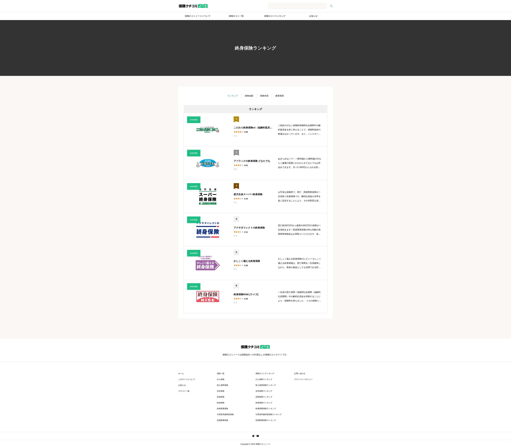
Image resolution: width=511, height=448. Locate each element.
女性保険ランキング (264, 391)
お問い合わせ (299, 373)
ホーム (181, 373)
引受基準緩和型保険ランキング (269, 414)
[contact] (258, 436)
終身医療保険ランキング (266, 408)
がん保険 (220, 379)
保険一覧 (220, 373)
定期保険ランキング (264, 397)
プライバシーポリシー (303, 379)
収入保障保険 (222, 385)
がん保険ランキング (264, 379)
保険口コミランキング (274, 16)
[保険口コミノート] (193, 6)
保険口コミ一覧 (236, 16)
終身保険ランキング (264, 403)
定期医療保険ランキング (266, 420)
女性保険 (220, 391)
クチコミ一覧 (183, 391)
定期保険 (220, 397)
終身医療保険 (222, 408)
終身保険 (220, 403)
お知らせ (313, 16)
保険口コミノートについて (197, 16)
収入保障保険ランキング (266, 385)
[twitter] (253, 436)
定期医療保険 (222, 420)
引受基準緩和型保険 (225, 414)
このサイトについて (186, 379)
